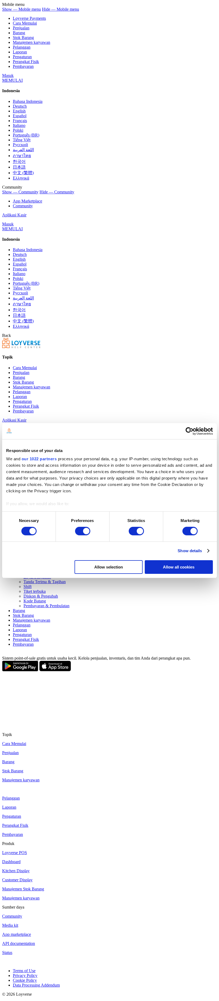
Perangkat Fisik (26, 61)
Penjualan (21, 28)
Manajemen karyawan (31, 42)
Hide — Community (57, 192)
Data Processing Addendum (36, 985)
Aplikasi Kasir (14, 215)
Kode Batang (35, 601)
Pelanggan (21, 47)
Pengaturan (22, 56)
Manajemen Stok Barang (23, 889)
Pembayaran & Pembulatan (46, 605)
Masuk (8, 75)
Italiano (19, 125)
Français (20, 120)
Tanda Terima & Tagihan (45, 581)
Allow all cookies (178, 567)
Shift (28, 586)
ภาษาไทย (22, 155)
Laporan (20, 52)
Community (23, 206)
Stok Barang (23, 37)
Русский (20, 144)
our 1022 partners (39, 459)
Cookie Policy (25, 980)
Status (7, 952)
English (19, 111)
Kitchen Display (16, 870)
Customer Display (17, 880)
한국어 (19, 161)
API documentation (18, 943)
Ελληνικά (21, 178)
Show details (190, 550)
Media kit (10, 925)
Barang (19, 32)
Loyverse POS (14, 852)
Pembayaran (23, 66)
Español (19, 116)
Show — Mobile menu (21, 9)
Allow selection (108, 567)
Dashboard (11, 861)
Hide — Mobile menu (60, 9)
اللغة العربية (23, 149)
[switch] (82, 531)
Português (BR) (26, 135)
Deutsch (20, 106)
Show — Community (20, 192)
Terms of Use (24, 970)
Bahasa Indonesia (27, 101)
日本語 (19, 167)
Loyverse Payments (29, 18)
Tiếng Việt (21, 140)
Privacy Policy (25, 975)
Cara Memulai (25, 23)
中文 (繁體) (23, 172)
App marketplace (16, 934)
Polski (18, 130)
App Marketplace (27, 201)
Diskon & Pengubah (41, 596)
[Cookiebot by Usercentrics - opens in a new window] (189, 431)
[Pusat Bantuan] (21, 346)
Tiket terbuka (35, 591)
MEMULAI (12, 80)
